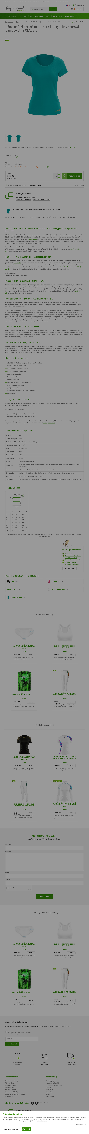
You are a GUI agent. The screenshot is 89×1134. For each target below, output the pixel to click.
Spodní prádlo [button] (39, 16)
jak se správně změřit (49, 423)
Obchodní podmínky (10, 1090)
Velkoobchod (49, 1090)
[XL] (15, 155)
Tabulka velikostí (34, 217)
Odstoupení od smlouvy (11, 1081)
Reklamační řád (9, 1087)
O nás (10, 2)
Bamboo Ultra (33, 239)
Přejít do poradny (69, 568)
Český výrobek (50, 1092)
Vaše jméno (8, 844)
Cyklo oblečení (50, 1096)
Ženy (17, 22)
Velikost (8, 155)
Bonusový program (51, 1081)
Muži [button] (20, 16)
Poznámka (8, 851)
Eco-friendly (28, 2)
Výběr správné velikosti (47, 2)
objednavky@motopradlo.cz (23, 199)
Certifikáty (48, 1087)
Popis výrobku (10, 217)
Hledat (53, 9)
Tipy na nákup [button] (12, 16)
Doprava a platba (59, 2)
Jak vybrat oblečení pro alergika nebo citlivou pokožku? (73, 557)
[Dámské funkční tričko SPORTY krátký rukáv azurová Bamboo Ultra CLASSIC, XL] (9, 138)
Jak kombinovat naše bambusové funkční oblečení (72, 563)
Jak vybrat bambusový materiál (72, 560)
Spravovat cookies (81, 1124)
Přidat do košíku (74, 176)
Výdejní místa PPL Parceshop (54, 1085)
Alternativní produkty (68, 217)
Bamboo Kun (17, 263)
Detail (31, 655)
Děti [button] (31, 16)
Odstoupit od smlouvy (44, 1102)
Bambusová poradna (18, 2)
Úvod (6, 2)
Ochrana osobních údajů (11, 1092)
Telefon (7, 879)
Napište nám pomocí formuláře (41, 199)
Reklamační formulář (10, 1085)
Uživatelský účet (79, 5)
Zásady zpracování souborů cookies (15, 1094)
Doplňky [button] (48, 16)
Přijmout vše (26, 1129)
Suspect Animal (9, 22)
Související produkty (50, 217)
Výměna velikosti (10, 1083)
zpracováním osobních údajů (22, 1032)
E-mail (7, 872)
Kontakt (67, 2)
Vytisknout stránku (79, 22)
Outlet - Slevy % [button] (69, 16)
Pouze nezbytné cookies (11, 1129)
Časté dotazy (36, 2)
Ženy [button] (25, 16)
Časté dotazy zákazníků (52, 1083)
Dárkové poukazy (57, 16)
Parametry (21, 217)
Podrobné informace (42, 1121)
